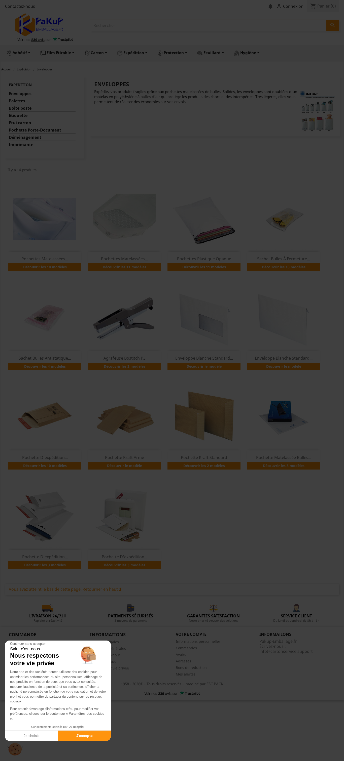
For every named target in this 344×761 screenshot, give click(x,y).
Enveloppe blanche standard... (204, 358)
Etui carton (20, 122)
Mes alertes (185, 674)
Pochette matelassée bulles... (283, 457)
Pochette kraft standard (204, 457)
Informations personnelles (198, 641)
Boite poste (20, 108)
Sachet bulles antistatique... (45, 358)
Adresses (183, 661)
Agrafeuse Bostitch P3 (125, 358)
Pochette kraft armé (124, 457)
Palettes (17, 101)
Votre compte (191, 634)
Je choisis (31, 736)
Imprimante (21, 144)
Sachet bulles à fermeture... (283, 259)
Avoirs (181, 654)
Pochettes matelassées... (44, 259)
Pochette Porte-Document (35, 130)
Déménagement (25, 137)
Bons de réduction (191, 667)
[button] (15, 749)
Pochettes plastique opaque (204, 259)
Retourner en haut (101, 589)
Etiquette (18, 115)
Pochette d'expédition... (45, 457)
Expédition (20, 84)
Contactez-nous (20, 6)
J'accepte (84, 736)
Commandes (186, 648)
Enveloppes (20, 93)
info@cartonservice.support (286, 651)
